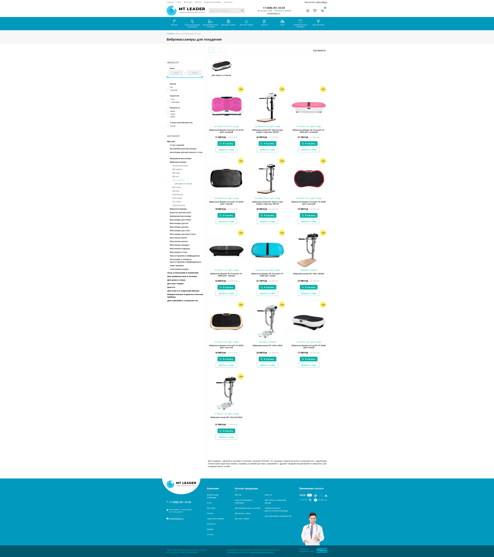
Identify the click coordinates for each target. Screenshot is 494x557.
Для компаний (318, 25)
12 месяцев (174, 102)
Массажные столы (178, 252)
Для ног (175, 176)
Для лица (176, 173)
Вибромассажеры (192, 33)
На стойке (176, 201)
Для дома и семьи (228, 25)
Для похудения (178, 180)
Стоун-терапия (177, 145)
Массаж (174, 25)
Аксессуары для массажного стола (186, 152)
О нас (179, 2)
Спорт (282, 25)
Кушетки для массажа (180, 212)
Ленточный (177, 198)
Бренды (210, 529)
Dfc (171, 87)
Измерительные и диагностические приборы (185, 295)
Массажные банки (178, 237)
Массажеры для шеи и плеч (183, 234)
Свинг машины (177, 265)
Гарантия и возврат (212, 2)
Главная (170, 2)
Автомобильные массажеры (183, 148)
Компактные (177, 194)
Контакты (228, 2)
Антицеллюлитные (180, 165)
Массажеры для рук (179, 227)
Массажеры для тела (180, 230)
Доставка (188, 2)
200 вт (172, 117)
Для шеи (175, 191)
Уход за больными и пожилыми (192, 26)
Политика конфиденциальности (262, 552)
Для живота (177, 169)
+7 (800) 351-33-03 (274, 8)
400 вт (172, 111)
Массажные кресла (179, 241)
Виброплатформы (178, 209)
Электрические (178, 205)
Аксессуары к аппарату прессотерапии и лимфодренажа (185, 260)
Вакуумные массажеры (180, 158)
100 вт (172, 114)
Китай (172, 126)
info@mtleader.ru (273, 13)
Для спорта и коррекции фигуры (183, 291)
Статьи (210, 534)
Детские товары (246, 25)
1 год (172, 99)
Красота (264, 25)
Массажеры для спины (180, 219)
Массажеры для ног (179, 223)
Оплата (198, 2)
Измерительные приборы (300, 26)
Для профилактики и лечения (210, 26)
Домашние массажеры (180, 216)
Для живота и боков (183, 183)
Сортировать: (319, 50)
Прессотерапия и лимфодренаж (185, 255)
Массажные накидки (179, 245)
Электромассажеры (179, 269)
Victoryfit (173, 90)
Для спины (176, 187)
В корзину (228, 143)
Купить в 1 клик (226, 149)
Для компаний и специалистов (182, 300)
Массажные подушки (180, 248)
